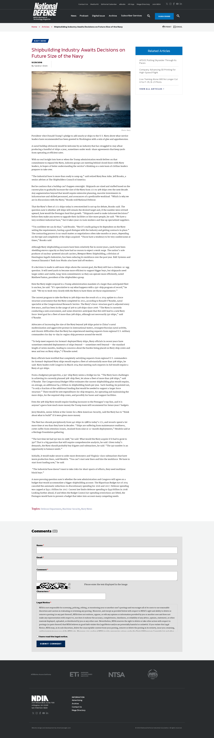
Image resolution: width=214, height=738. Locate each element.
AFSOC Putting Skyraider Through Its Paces (157, 61)
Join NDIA (156, 4)
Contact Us (83, 4)
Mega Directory (143, 4)
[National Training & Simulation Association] (117, 674)
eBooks (122, 4)
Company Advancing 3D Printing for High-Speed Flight (157, 71)
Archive (75, 703)
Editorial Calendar (109, 4)
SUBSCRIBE (164, 16)
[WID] (153, 674)
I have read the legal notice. (53, 636)
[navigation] (106, 16)
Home (34, 26)
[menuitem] (73, 16)
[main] (107, 346)
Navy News (86, 509)
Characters (43, 591)
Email (179, 26)
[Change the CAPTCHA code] (69, 584)
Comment (42, 569)
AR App (131, 4)
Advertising (77, 700)
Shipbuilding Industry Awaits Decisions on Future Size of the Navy (88, 26)
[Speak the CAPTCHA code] (69, 587)
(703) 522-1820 (40, 707)
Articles (45, 26)
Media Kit (94, 4)
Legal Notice (44, 602)
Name (40, 545)
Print (168, 26)
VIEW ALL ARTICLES (151, 88)
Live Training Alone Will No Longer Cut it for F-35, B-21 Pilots (158, 80)
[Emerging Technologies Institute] (81, 674)
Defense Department (51, 509)
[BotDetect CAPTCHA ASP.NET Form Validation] (52, 586)
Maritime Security (71, 509)
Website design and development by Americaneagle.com (51, 728)
